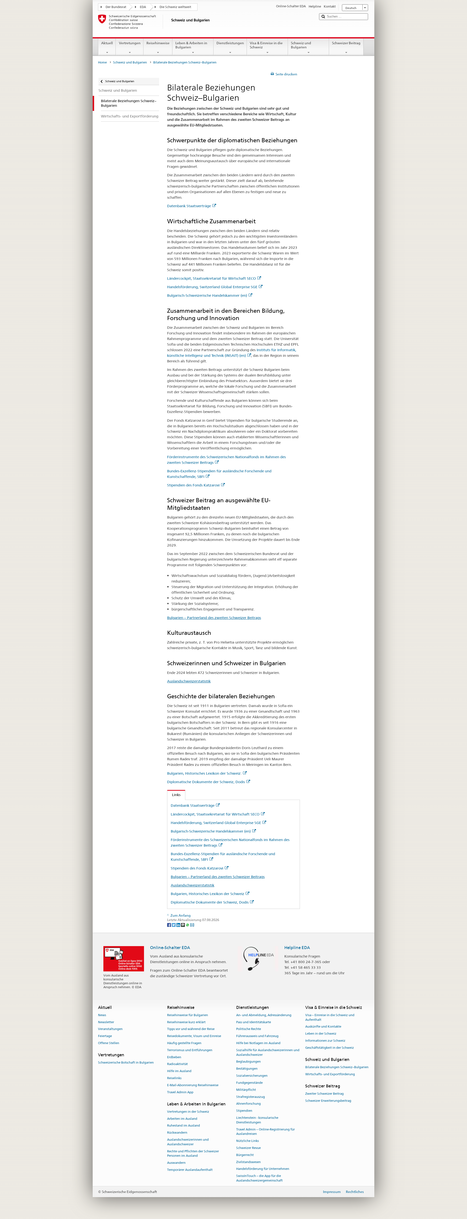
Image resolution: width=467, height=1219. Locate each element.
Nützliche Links (247, 1141)
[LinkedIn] (178, 924)
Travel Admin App (180, 1092)
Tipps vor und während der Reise (191, 1029)
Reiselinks (174, 1078)
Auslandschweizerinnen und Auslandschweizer (188, 1142)
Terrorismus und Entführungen (189, 1050)
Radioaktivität (177, 1064)
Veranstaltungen (110, 1029)
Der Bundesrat (116, 7)
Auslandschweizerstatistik (189, 681)
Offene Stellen (108, 1043)
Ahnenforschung (248, 1104)
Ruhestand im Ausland (183, 1126)
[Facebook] (169, 924)
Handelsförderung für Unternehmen (262, 1169)
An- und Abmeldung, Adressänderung (263, 1015)
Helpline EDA (297, 947)
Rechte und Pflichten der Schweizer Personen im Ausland (193, 1153)
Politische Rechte (248, 1029)
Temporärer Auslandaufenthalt (190, 1170)
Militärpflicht (246, 1090)
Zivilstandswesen (248, 1162)
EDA (143, 7)
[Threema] (183, 924)
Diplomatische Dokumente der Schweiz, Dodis (206, 782)
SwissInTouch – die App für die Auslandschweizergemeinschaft (259, 1178)
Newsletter (106, 1022)
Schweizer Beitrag (346, 43)
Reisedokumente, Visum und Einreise (194, 1036)
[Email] (192, 924)
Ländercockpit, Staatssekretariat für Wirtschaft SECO (211, 278)
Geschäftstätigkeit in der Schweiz (329, 1047)
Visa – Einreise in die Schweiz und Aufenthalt (329, 1017)
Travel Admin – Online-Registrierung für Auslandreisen (265, 1132)
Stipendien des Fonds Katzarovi (193, 485)
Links (173, 794)
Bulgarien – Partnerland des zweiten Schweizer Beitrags (214, 617)
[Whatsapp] (188, 924)
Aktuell (107, 43)
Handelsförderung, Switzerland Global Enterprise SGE (212, 287)
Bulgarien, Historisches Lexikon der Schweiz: (204, 773)
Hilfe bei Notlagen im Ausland (258, 1043)
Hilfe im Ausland (179, 1071)
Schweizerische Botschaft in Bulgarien (126, 1062)
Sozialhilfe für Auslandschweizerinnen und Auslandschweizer (267, 1052)
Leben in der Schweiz (320, 1033)
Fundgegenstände (249, 1083)
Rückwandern (177, 1132)
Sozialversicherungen (252, 1075)
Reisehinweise (158, 43)
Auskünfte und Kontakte (323, 1027)
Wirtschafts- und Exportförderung (330, 1074)
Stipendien (244, 1110)
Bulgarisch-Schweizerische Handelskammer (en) (207, 295)
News (102, 1015)
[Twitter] (174, 924)
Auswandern (176, 1163)
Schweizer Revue (248, 1148)
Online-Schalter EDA (170, 947)
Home (102, 62)
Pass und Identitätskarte (253, 1022)
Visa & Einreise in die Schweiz (266, 45)
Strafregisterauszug (250, 1097)
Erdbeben (174, 1057)
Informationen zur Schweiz (325, 1040)
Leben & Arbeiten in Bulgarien (191, 45)
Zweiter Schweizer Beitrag (324, 1093)
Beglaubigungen (248, 1062)
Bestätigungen (247, 1069)
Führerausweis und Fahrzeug (257, 1036)
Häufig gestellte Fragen (184, 1043)
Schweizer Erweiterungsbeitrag (328, 1100)
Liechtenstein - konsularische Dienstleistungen (257, 1120)
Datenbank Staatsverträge (189, 206)
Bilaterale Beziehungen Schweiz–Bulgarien (336, 1067)
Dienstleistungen (230, 43)
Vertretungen (130, 43)
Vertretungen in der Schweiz (188, 1111)
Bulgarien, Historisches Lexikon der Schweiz (207, 893)
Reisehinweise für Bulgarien (187, 1015)
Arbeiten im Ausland (182, 1118)
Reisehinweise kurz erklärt (186, 1022)
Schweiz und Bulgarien (301, 45)
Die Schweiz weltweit (175, 7)
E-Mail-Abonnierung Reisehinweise (192, 1085)
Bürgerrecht (245, 1155)
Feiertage (105, 1036)
